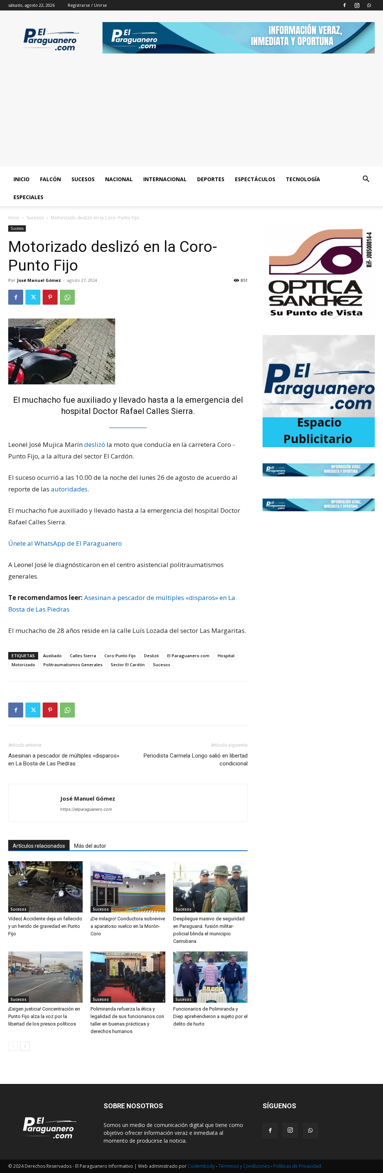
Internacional (165, 179)
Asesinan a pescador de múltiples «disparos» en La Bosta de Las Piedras (63, 759)
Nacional (119, 179)
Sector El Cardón (128, 664)
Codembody (202, 1166)
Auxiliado (52, 655)
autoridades (69, 489)
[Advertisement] (191, 114)
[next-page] (25, 1046)
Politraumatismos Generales (72, 664)
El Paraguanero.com (188, 655)
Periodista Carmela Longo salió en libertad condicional (196, 759)
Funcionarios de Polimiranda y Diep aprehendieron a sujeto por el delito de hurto (210, 1016)
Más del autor (90, 846)
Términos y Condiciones (244, 1166)
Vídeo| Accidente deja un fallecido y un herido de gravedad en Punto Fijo (45, 926)
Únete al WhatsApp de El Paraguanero (65, 543)
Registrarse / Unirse (87, 5)
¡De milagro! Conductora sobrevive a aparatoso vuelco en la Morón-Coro (128, 926)
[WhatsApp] (369, 5)
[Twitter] (32, 297)
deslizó (94, 444)
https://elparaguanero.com (86, 809)
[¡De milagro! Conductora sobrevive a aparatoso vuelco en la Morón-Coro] (128, 886)
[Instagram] (356, 5)
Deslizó (151, 655)
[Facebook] (344, 5)
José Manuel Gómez (39, 280)
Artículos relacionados (39, 846)
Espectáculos (255, 179)
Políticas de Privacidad (297, 1166)
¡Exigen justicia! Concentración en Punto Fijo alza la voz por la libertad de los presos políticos (44, 1016)
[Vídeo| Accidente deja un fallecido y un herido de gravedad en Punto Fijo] (45, 886)
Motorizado (23, 664)
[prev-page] (13, 1046)
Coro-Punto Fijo (120, 655)
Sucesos (83, 179)
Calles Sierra (83, 655)
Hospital (226, 655)
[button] (366, 179)
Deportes (210, 179)
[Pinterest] (50, 297)
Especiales (28, 197)
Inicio (21, 179)
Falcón (50, 179)
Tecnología (303, 179)
